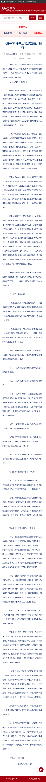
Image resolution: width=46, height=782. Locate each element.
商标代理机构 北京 (25, 764)
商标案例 (8, 33)
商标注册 (21, 2)
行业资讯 (23, 33)
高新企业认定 (31, 2)
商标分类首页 (11, 2)
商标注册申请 (11, 779)
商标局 (15, 54)
